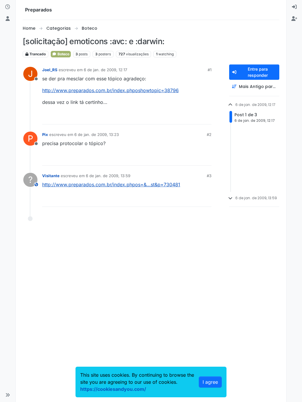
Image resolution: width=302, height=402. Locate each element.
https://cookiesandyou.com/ (113, 389)
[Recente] (7, 7)
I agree (210, 382)
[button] (7, 395)
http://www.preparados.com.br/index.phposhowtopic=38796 (110, 90)
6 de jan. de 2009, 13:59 (108, 175)
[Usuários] (7, 19)
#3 (209, 175)
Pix (45, 134)
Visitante (51, 175)
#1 (209, 69)
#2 (209, 134)
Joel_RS (50, 69)
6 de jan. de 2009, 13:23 (96, 134)
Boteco (63, 54)
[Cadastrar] (294, 19)
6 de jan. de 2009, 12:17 (105, 69)
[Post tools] (206, 117)
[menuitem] (294, 7)
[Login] (294, 7)
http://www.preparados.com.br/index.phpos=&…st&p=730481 (111, 184)
